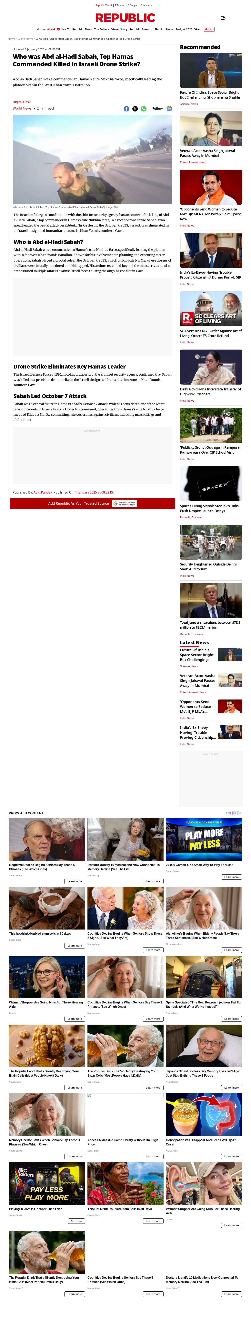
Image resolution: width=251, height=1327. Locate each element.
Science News (189, 104)
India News (187, 225)
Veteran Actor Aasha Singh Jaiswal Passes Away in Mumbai (207, 153)
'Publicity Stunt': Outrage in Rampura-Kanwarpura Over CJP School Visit (210, 450)
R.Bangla (132, 5)
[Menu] (221, 17)
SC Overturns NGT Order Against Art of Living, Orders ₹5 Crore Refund (211, 333)
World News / (26, 39)
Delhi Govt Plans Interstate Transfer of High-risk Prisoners (210, 392)
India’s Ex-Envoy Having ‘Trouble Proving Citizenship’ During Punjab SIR (210, 275)
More (208, 29)
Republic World (103, 5)
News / (12, 39)
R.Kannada (146, 5)
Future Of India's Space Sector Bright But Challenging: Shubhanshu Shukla (210, 95)
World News (22, 108)
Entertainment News (193, 162)
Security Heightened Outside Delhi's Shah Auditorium (208, 567)
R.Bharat (120, 5)
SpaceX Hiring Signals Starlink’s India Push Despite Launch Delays (209, 508)
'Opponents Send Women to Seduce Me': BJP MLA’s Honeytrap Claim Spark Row (210, 214)
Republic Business (191, 517)
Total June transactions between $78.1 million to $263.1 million (210, 625)
